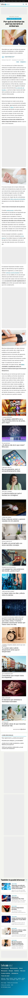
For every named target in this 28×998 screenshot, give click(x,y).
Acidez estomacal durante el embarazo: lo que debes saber (19, 919)
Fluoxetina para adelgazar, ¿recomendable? (12, 740)
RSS (12, 985)
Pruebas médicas (5, 973)
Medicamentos (14, 968)
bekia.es (3, 978)
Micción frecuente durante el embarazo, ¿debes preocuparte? (18, 943)
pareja (23, 978)
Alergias (11, 970)
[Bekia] (3, 1)
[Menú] (26, 4)
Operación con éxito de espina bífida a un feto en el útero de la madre (18, 887)
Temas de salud (5, 975)
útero (11, 107)
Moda (12, 1)
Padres (23, 1)
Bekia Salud (11, 16)
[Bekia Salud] (5, 4)
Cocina (19, 1)
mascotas (3, 979)
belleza (11, 978)
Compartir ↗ (23, 61)
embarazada (9, 210)
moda (7, 978)
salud (8, 979)
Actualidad (8, 1)
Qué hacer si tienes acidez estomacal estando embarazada (19, 931)
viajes (22, 979)
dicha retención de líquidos (17, 199)
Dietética (16, 970)
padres (19, 978)
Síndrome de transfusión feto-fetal (18, 898)
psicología (12, 979)
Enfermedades (5, 968)
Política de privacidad (12, 982)
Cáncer (21, 968)
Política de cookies (5, 985)
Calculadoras (14, 973)
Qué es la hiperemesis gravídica (18, 908)
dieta (22, 364)
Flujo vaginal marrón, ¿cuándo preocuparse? (12, 738)
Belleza (16, 1)
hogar (17, 979)
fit (19, 979)
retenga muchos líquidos (12, 272)
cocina (15, 978)
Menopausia (4, 970)
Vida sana (17, 16)
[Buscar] (23, 4)
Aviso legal (3, 982)
